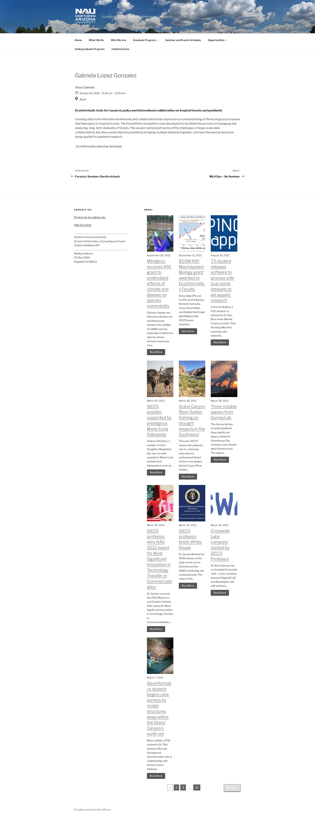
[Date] (77, 92)
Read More (156, 351)
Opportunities (216, 40)
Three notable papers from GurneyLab (224, 412)
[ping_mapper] (224, 250)
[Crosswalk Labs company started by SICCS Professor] (224, 520)
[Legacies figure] (192, 250)
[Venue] (77, 98)
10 (196, 787)
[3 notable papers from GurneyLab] (224, 396)
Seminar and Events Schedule (183, 40)
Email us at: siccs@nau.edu (89, 217)
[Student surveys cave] (160, 672)
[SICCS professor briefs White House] (192, 520)
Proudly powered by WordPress (92, 809)
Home (78, 40)
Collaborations (120, 49)
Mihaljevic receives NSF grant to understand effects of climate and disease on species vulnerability (159, 283)
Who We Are (118, 40)
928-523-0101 (83, 225)
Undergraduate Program (90, 49)
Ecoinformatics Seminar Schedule (99, 146)
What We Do (96, 40)
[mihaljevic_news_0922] (160, 250)
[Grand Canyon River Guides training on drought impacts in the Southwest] (192, 396)
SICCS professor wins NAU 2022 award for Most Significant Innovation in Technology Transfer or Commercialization (159, 558)
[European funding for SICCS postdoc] (160, 396)
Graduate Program (144, 40)
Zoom (82, 99)
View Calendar (85, 87)
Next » (232, 787)
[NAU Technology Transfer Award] (160, 520)
